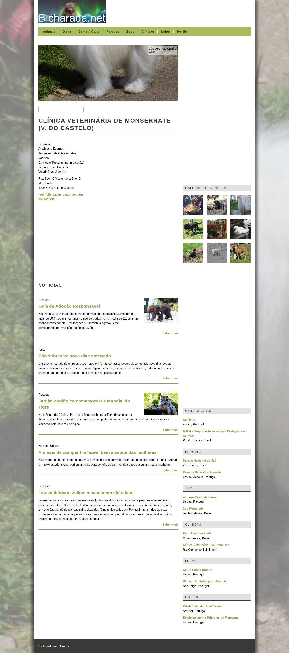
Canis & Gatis (88, 31)
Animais (49, 31)
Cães (152, 51)
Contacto (66, 646)
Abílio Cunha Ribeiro (197, 570)
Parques (113, 31)
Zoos (130, 31)
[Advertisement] (181, 11)
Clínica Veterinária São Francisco (206, 545)
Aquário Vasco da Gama (200, 497)
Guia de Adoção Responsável (69, 306)
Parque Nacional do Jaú (199, 460)
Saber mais (170, 333)
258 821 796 (46, 199)
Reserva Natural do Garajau (202, 472)
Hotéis (182, 31)
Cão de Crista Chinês (162, 48)
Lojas (165, 31)
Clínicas (148, 31)
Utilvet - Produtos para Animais (205, 581)
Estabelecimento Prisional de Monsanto (211, 617)
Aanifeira (189, 419)
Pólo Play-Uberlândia (197, 533)
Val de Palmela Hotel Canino (203, 606)
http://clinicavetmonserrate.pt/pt (60, 194)
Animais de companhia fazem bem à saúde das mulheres (97, 452)
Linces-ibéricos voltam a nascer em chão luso (86, 492)
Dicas (67, 31)
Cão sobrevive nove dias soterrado (74, 356)
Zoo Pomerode (193, 508)
